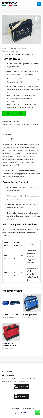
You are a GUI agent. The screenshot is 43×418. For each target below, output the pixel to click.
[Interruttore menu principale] (39, 4)
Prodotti (10, 48)
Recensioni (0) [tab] (7, 139)
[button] (37, 19)
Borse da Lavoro (19, 48)
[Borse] (14, 114)
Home (4, 48)
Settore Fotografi (28, 54)
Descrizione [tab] (7, 134)
